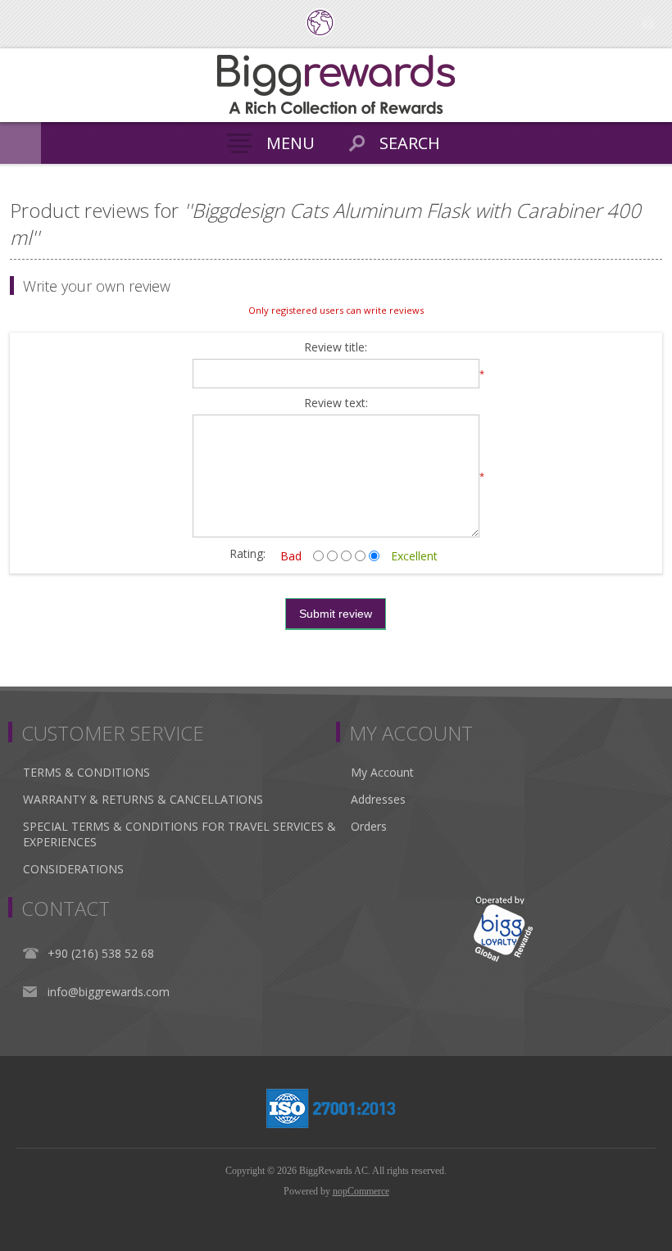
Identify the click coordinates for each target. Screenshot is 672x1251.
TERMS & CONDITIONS (86, 772)
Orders (369, 826)
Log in (647, 22)
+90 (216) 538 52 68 (101, 953)
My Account (382, 772)
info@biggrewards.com (109, 991)
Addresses (378, 799)
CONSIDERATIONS (73, 869)
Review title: (335, 348)
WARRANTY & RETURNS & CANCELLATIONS (143, 799)
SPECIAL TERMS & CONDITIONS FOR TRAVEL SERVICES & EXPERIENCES (179, 834)
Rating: (247, 553)
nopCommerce (361, 1191)
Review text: (336, 403)
